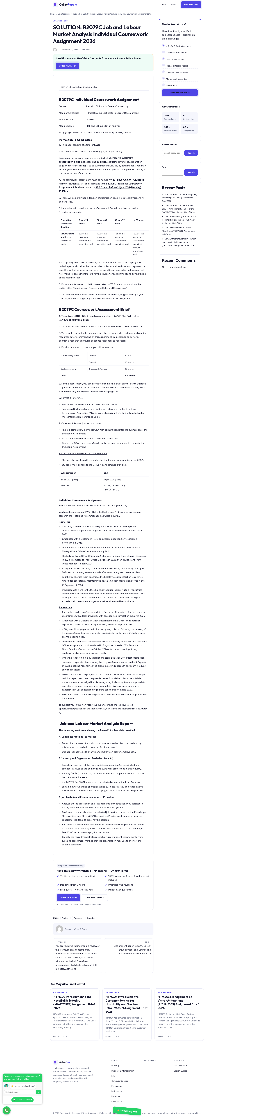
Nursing (115, 1065)
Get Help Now (191, 4)
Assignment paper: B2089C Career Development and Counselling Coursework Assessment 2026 (132, 948)
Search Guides (180, 1070)
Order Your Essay (67, 66)
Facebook (78, 918)
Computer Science (119, 1080)
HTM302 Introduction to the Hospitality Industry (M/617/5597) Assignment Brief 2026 (180, 197)
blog (164, 4)
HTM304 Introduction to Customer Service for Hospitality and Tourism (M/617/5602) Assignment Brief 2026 (178, 208)
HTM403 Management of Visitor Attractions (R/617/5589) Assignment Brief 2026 (178, 231)
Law (113, 1075)
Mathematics (117, 1091)
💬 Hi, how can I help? (22, 1100)
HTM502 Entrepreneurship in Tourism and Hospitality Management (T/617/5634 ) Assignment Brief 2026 (179, 242)
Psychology (116, 1086)
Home (52, 14)
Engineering (116, 1101)
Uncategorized (64, 14)
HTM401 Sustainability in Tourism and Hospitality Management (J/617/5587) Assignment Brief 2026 (179, 219)
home (173, 4)
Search (191, 153)
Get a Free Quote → (95, 897)
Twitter (65, 918)
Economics (116, 1096)
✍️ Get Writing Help (127, 1111)
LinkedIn (90, 918)
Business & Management (122, 1070)
